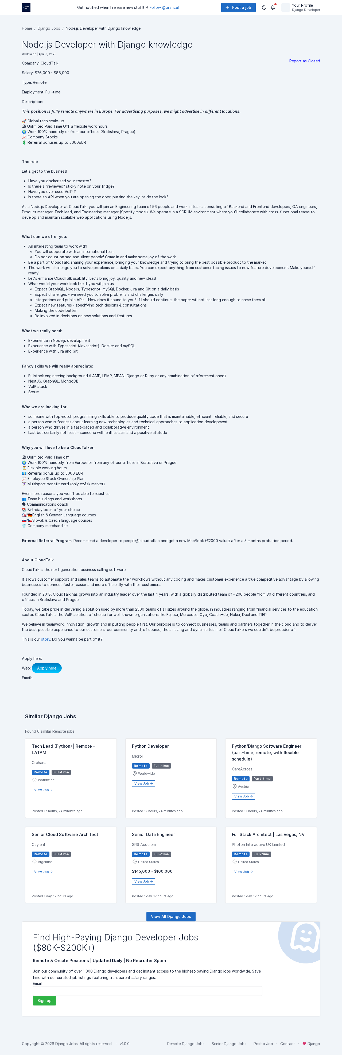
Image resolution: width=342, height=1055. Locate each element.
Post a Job (263, 1043)
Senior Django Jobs (229, 1043)
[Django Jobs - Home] (26, 7)
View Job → (43, 790)
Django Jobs (49, 28)
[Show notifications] (273, 7)
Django (313, 1043)
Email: (37, 983)
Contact (287, 1043)
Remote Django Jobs (185, 1043)
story (45, 639)
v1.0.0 (125, 1043)
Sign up (44, 1000)
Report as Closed (304, 61)
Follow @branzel (164, 7)
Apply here (46, 668)
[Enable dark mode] (264, 7)
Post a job (241, 7)
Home (27, 28)
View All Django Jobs (171, 916)
